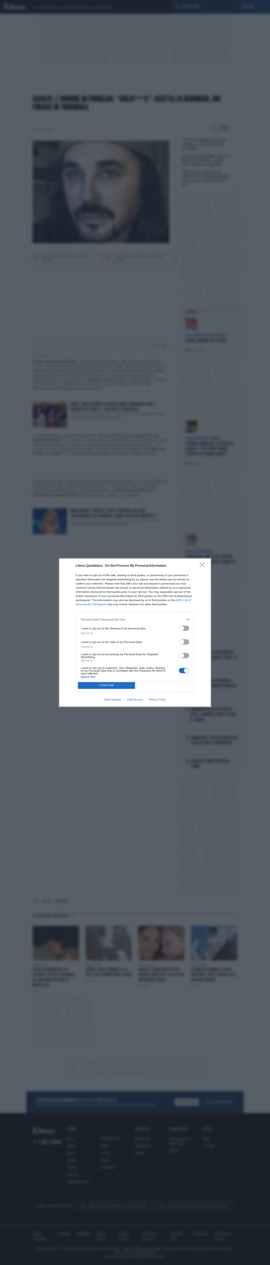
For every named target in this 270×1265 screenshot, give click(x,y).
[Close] (203, 566)
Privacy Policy (157, 699)
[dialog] (135, 632)
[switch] (184, 628)
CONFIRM (106, 685)
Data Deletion (112, 699)
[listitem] (135, 619)
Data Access (135, 699)
